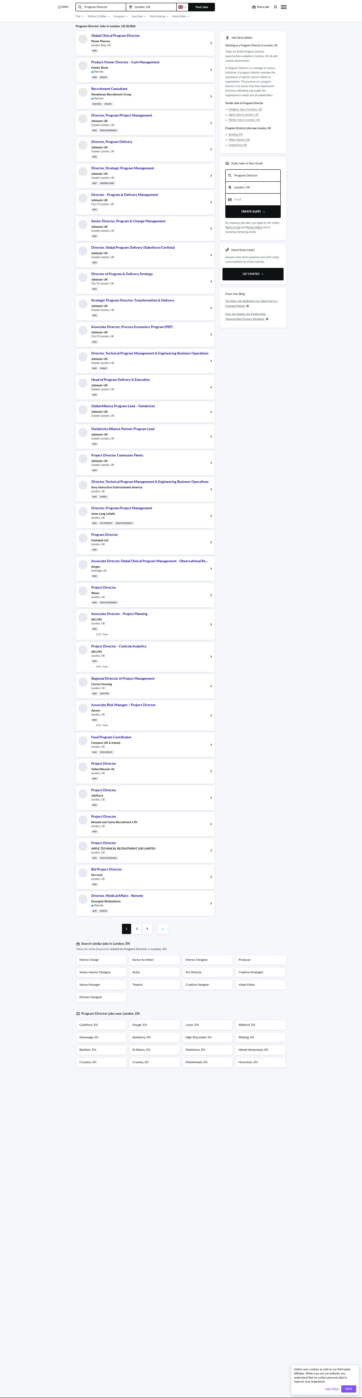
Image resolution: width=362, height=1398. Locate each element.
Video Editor (247, 984)
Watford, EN (247, 1024)
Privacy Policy (254, 227)
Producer (245, 959)
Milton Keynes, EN (239, 140)
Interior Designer (197, 959)
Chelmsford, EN (238, 145)
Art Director (194, 972)
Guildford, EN (88, 1024)
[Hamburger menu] (284, 6)
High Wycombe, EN (199, 1037)
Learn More (332, 1389)
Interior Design (89, 959)
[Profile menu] (275, 7)
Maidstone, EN (195, 1049)
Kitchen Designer (90, 997)
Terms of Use (232, 227)
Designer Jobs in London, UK (245, 109)
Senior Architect (143, 959)
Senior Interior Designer (95, 972)
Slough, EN (139, 1024)
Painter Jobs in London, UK (244, 120)
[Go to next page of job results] (162, 929)
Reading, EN (236, 134)
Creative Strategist (251, 972)
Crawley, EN (140, 1062)
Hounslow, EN (248, 1062)
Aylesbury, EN (141, 1037)
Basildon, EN (87, 1049)
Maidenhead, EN (196, 1062)
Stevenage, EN (88, 1037)
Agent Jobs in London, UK (243, 114)
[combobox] (100, 7)
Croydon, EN (87, 1062)
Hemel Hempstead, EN (253, 1049)
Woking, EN (246, 1037)
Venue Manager (89, 984)
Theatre (137, 984)
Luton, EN (192, 1024)
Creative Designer (197, 984)
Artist (136, 972)
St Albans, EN (141, 1049)
